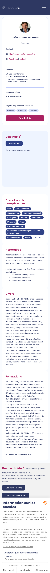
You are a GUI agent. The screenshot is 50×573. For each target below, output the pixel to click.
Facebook (13, 59)
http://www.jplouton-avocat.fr (22, 54)
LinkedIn (23, 59)
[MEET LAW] (11, 7)
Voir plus (38, 237)
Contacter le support (16, 495)
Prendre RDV (25, 118)
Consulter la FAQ (14, 488)
